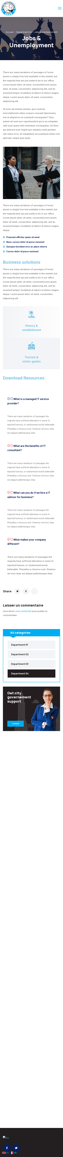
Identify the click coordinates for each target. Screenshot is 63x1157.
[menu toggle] (60, 8)
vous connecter (23, 611)
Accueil (9, 32)
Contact (15, 723)
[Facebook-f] (7, 1148)
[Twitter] (16, 1148)
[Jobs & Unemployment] (17, 591)
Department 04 (24, 32)
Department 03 (19, 664)
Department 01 (19, 644)
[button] (31, 401)
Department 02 (20, 654)
